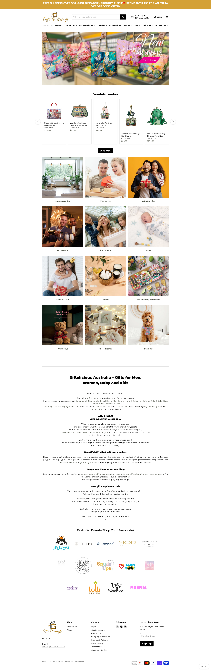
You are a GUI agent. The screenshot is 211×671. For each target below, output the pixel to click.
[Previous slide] (48, 58)
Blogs (69, 630)
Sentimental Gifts (83, 401)
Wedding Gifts (50, 406)
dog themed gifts (151, 406)
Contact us (96, 633)
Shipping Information (100, 637)
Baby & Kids (114, 25)
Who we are (72, 627)
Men (137, 25)
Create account (98, 630)
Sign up (147, 643)
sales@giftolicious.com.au (53, 647)
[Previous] (38, 121)
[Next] (173, 121)
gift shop (91, 398)
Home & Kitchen (87, 25)
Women (128, 25)
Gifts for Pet (121, 406)
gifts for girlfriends (88, 462)
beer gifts (120, 474)
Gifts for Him (124, 401)
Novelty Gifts (98, 401)
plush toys (110, 474)
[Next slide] (162, 58)
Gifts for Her (136, 401)
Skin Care (147, 25)
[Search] (123, 17)
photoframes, (141, 474)
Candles (102, 25)
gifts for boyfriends (68, 462)
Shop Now (105, 151)
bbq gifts (130, 474)
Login (159, 17)
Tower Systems (79, 661)
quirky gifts (66, 432)
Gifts (46, 25)
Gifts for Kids (149, 401)
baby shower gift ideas (94, 474)
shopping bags (155, 474)
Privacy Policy (97, 643)
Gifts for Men (111, 401)
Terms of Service (98, 647)
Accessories (161, 25)
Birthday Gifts (97, 404)
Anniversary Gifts (112, 404)
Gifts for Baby (162, 401)
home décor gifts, (81, 432)
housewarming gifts (98, 432)
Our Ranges (70, 25)
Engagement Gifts (70, 406)
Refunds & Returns (99, 640)
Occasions (56, 25)
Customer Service (99, 650)
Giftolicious (48, 128)
